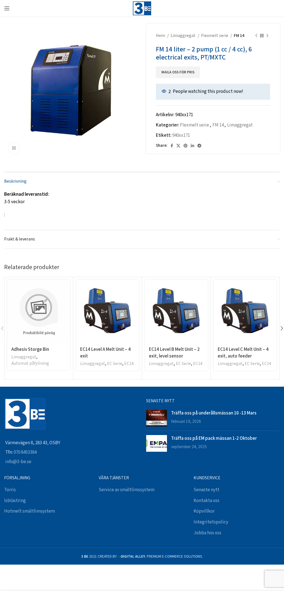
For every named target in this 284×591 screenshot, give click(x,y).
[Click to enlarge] (13, 148)
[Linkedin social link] (192, 145)
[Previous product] (256, 36)
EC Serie (114, 364)
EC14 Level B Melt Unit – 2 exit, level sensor (174, 352)
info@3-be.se (18, 462)
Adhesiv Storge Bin (30, 349)
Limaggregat (183, 36)
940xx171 (181, 135)
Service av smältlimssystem (126, 490)
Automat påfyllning (30, 363)
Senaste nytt (206, 490)
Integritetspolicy (211, 522)
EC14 (129, 364)
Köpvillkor (204, 511)
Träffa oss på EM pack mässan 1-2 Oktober (214, 438)
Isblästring (15, 501)
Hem (161, 36)
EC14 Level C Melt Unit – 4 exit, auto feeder (243, 352)
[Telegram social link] (199, 145)
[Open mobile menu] (6, 8)
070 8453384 (25, 452)
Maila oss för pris (177, 72)
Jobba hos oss (207, 533)
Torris (10, 490)
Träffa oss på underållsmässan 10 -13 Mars (214, 413)
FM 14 (239, 36)
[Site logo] (142, 8)
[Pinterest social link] (185, 145)
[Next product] (267, 36)
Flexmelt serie (215, 36)
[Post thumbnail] (156, 418)
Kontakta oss (206, 501)
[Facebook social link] (172, 145)
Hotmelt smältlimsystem (29, 511)
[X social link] (178, 145)
